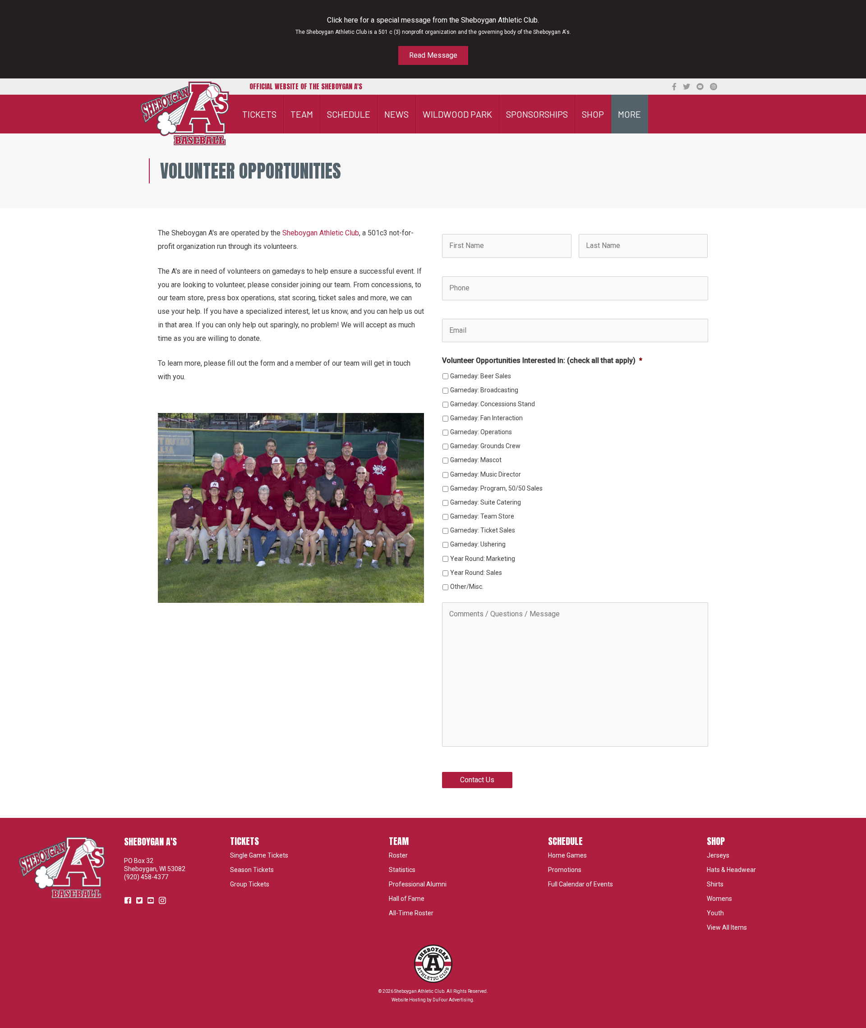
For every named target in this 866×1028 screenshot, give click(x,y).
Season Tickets (252, 869)
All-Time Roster (411, 913)
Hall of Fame (406, 898)
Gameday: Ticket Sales (482, 530)
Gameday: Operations (481, 432)
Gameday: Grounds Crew (485, 446)
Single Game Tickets (259, 855)
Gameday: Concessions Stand (492, 404)
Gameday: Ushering (478, 544)
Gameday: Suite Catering (485, 502)
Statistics (402, 869)
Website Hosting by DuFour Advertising (432, 999)
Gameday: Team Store (482, 516)
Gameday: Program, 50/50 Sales (496, 488)
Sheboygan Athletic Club (320, 233)
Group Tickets (249, 884)
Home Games (567, 855)
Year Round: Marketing (482, 558)
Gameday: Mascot (476, 460)
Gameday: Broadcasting (484, 390)
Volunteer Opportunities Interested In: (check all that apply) (542, 360)
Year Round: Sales (476, 572)
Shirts (715, 884)
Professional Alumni (418, 884)
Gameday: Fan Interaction (486, 418)
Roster (398, 855)
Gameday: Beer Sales (480, 376)
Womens (719, 898)
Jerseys (718, 855)
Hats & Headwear (731, 869)
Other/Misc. (467, 586)
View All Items (727, 927)
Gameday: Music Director (485, 474)
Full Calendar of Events (580, 884)
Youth (715, 913)
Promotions (564, 869)
